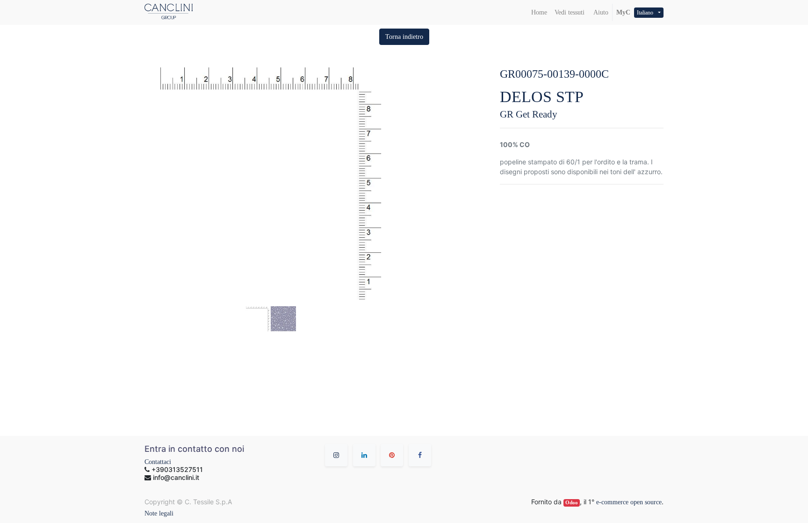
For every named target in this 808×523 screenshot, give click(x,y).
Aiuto (600, 12)
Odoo (571, 502)
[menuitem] (539, 12)
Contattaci (157, 461)
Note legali (158, 513)
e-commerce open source (629, 502)
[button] (404, 37)
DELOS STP (542, 96)
